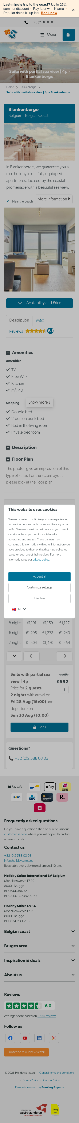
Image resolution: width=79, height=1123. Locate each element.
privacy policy (41, 559)
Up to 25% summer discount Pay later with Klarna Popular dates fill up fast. (35, 8)
